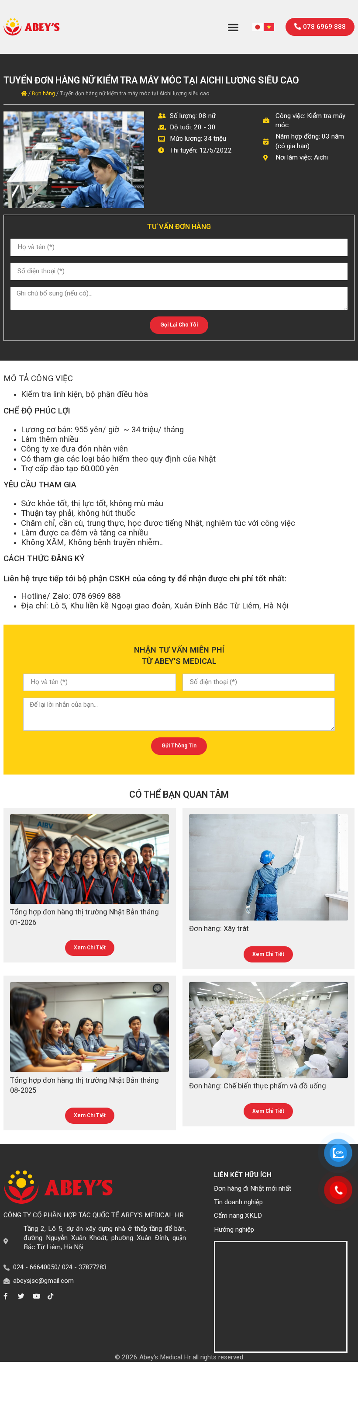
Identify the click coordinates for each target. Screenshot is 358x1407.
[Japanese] (258, 27)
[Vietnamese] (269, 27)
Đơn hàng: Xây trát (219, 928)
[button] (233, 26)
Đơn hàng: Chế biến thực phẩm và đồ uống (257, 1085)
